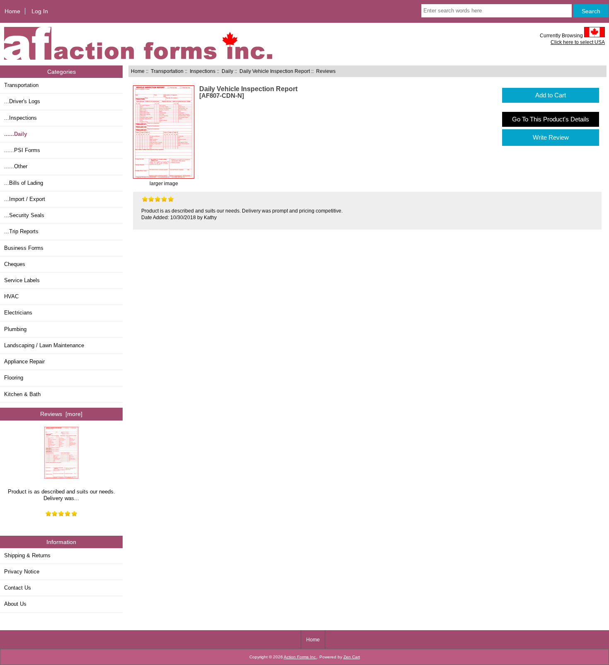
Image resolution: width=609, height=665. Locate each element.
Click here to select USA (578, 42)
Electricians (18, 313)
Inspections (202, 71)
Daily (227, 71)
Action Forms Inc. (300, 657)
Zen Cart (351, 657)
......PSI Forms (22, 150)
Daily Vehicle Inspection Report (274, 71)
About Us (15, 604)
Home (12, 11)
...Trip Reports (21, 231)
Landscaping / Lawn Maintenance (44, 345)
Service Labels (22, 280)
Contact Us (17, 588)
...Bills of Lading (23, 183)
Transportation (167, 71)
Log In (39, 11)
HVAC (11, 296)
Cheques (14, 264)
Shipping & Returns (27, 555)
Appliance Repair (24, 361)
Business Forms (24, 248)
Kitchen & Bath (22, 394)
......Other (15, 166)
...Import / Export (24, 199)
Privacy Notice (21, 571)
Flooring (13, 378)
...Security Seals (24, 215)
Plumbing (15, 329)
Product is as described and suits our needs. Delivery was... (61, 494)
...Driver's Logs (22, 101)
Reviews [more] (61, 414)
